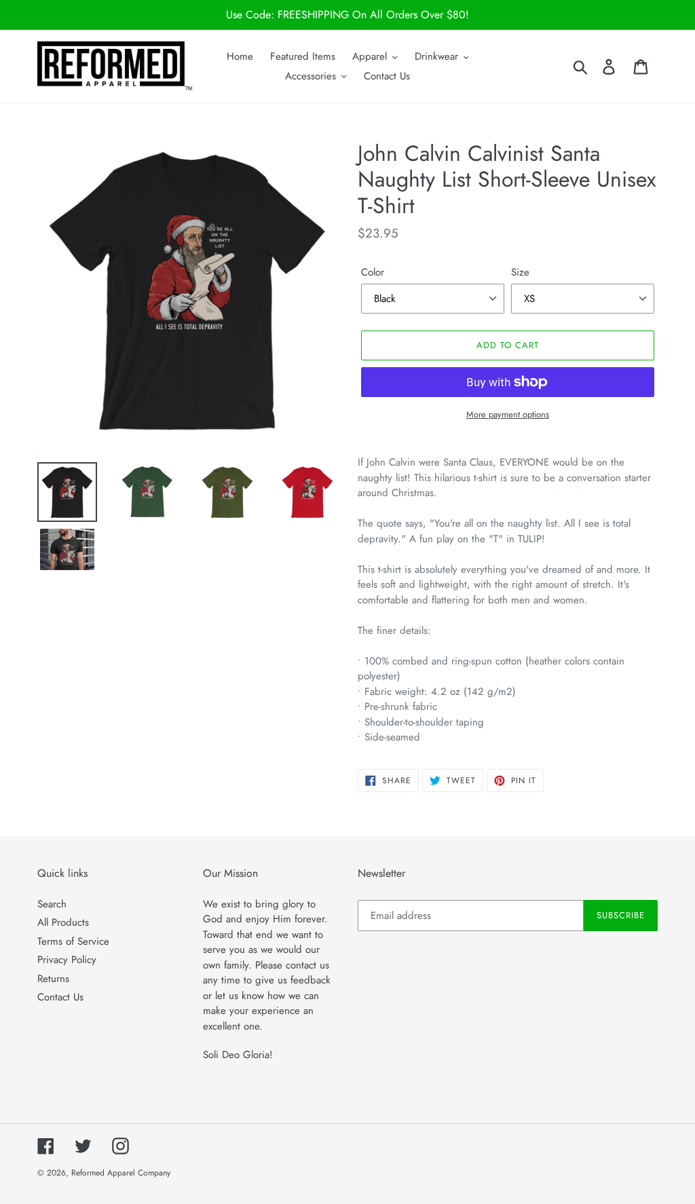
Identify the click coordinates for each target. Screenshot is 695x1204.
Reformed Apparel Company (120, 1173)
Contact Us (60, 997)
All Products (63, 922)
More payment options (507, 414)
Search (52, 904)
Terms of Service (73, 941)
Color (372, 272)
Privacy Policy (66, 959)
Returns (53, 978)
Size (520, 272)
